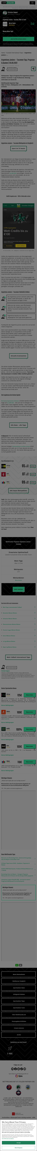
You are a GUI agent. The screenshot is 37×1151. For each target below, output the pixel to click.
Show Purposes (18, 1147)
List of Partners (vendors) (8, 1138)
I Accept (18, 1142)
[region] (18, 1135)
